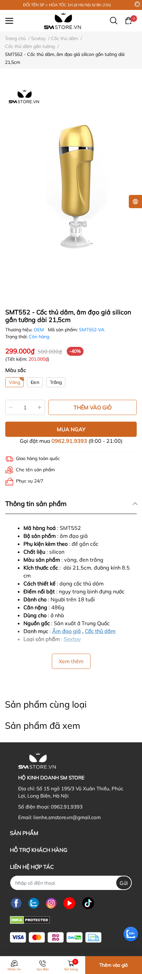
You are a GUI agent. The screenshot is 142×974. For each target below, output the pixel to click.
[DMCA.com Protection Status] (30, 919)
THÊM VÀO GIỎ (93, 407)
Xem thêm (71, 661)
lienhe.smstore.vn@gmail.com (67, 817)
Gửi (124, 883)
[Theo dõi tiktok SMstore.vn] (88, 903)
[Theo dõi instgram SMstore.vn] (51, 903)
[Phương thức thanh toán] (55, 937)
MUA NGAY (71, 429)
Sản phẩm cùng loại (46, 704)
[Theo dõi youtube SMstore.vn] (69, 903)
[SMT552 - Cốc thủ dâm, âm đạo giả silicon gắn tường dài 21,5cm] (71, 186)
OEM (39, 330)
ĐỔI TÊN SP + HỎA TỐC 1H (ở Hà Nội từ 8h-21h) (67, 4)
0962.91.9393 (69, 441)
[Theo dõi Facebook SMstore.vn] (16, 903)
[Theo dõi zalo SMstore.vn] (33, 903)
